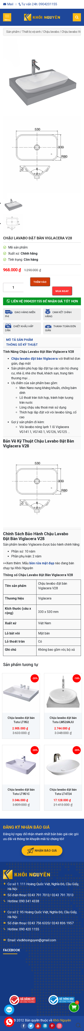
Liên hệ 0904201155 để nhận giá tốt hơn (44, 301)
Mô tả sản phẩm (19, 340)
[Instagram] (59, 1026)
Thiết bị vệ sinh (31, 31)
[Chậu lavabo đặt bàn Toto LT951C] (21, 764)
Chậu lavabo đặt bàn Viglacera (34, 359)
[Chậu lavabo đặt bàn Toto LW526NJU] (63, 692)
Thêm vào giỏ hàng (39, 283)
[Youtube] (38, 1026)
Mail (9, 4)
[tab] (42, 339)
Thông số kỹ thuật (22, 345)
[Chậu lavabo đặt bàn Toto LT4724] (63, 764)
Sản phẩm (13, 31)
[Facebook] (24, 1026)
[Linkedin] (45, 1026)
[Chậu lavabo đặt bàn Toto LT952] (21, 692)
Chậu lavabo (51, 31)
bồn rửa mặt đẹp (41, 563)
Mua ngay (62, 291)
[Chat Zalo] (9, 1010)
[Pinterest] (52, 1026)
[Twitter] (31, 1026)
